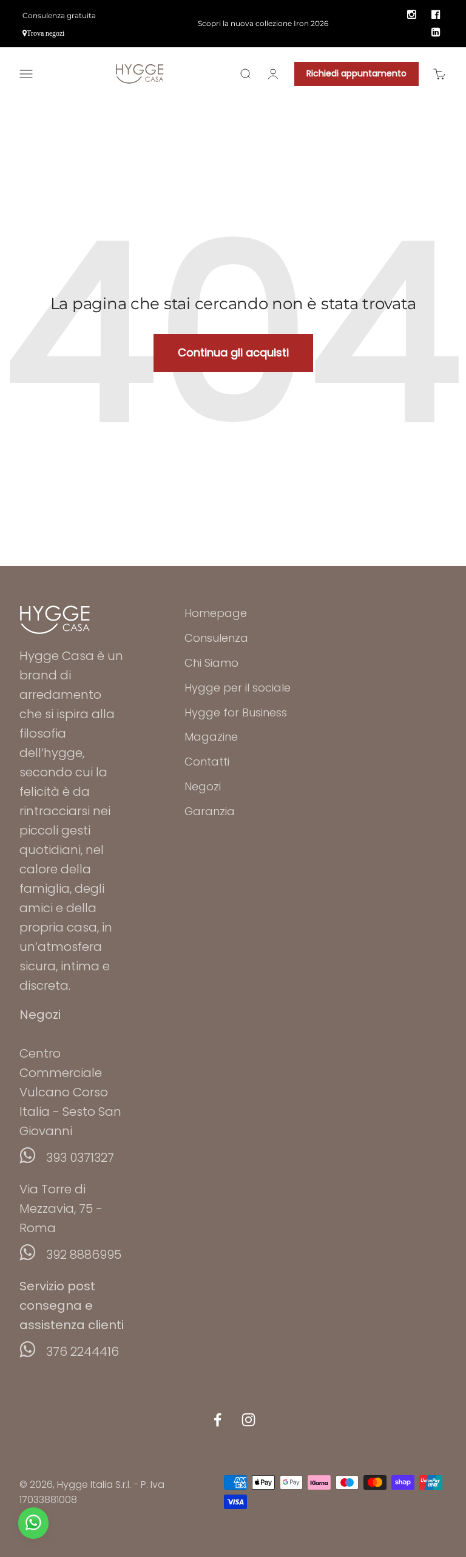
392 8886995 (83, 1254)
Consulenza (216, 637)
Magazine (211, 736)
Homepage (215, 613)
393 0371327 (80, 1157)
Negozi (202, 786)
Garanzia (209, 811)
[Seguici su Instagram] (248, 1420)
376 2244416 (82, 1351)
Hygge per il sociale (237, 687)
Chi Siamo (211, 662)
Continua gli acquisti (233, 352)
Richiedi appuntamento (356, 73)
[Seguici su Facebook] (217, 1420)
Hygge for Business (235, 712)
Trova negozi (45, 33)
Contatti (206, 761)
